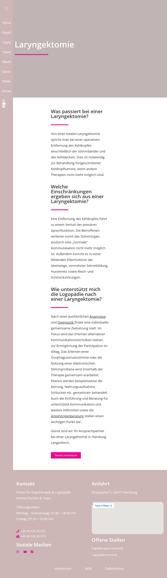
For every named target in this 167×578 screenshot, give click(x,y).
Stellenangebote (6, 81)
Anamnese (98, 316)
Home (6, 22)
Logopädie (6, 42)
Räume (6, 62)
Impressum (63, 568)
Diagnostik (66, 322)
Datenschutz (114, 568)
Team (6, 52)
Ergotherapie (6, 32)
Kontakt (6, 91)
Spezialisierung (6, 71)
